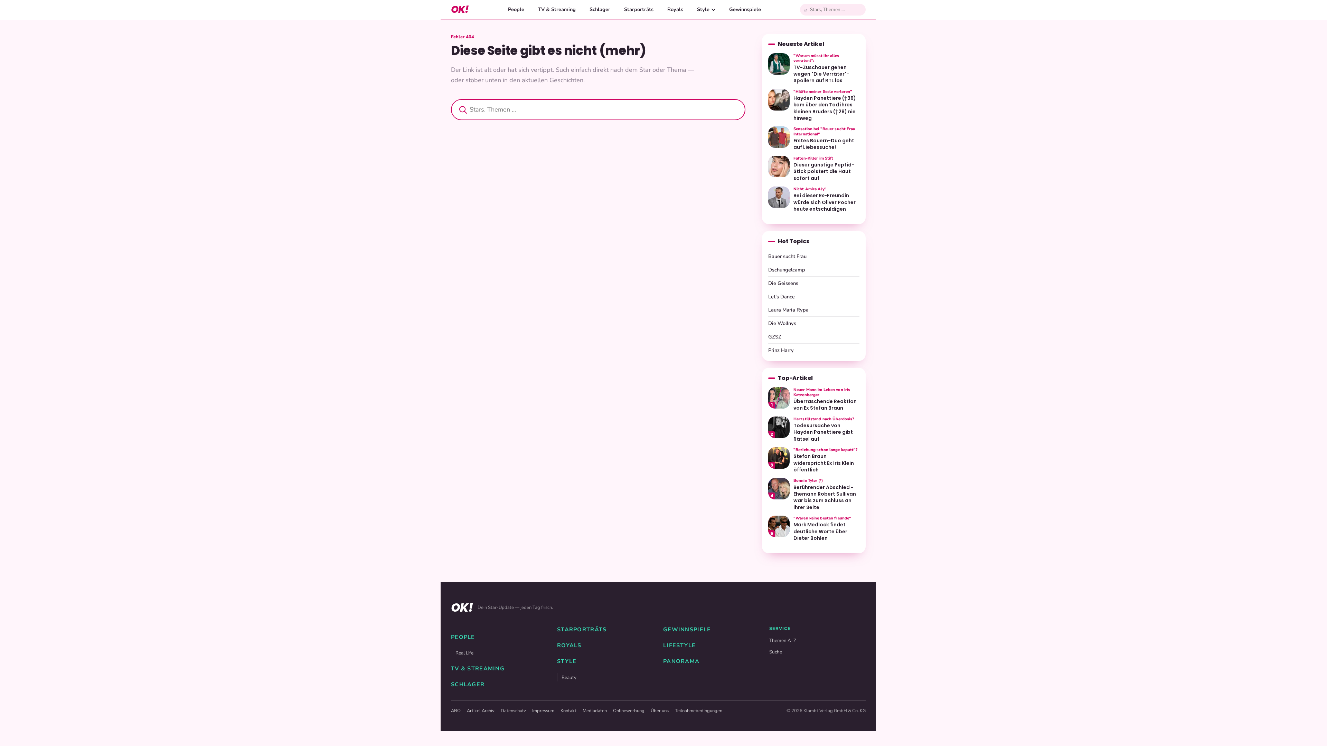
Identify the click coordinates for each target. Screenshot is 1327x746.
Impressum (543, 711)
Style (703, 9)
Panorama (681, 661)
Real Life (464, 653)
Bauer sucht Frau (787, 256)
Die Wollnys (782, 323)
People (516, 9)
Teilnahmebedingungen (698, 711)
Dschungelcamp (786, 269)
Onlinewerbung (628, 711)
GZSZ (774, 336)
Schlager (600, 9)
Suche (775, 652)
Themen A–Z (782, 640)
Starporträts (638, 9)
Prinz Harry (781, 350)
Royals (675, 9)
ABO (456, 711)
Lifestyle (679, 645)
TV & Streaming (557, 9)
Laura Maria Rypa (788, 309)
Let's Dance (781, 296)
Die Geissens (783, 283)
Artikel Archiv (481, 711)
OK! (460, 9)
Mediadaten (595, 711)
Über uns (660, 711)
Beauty (569, 677)
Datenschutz (513, 711)
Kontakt (568, 711)
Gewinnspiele (745, 9)
